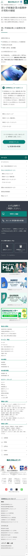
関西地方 (8, 428)
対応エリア (3, 355)
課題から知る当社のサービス (8, 187)
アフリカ (3, 433)
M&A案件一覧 (4, 373)
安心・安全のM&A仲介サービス (9, 166)
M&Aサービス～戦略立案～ (9, 118)
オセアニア (10, 431)
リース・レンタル (19, 409)
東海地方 (3, 428)
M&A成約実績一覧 (5, 366)
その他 (13, 419)
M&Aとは (3, 384)
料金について (4, 196)
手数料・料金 (4, 353)
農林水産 (9, 419)
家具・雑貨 (3, 419)
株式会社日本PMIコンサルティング (8, 508)
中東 (24, 431)
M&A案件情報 (5, 370)
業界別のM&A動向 (5, 191)
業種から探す (4, 401)
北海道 (2, 426)
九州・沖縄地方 (4, 429)
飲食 (2, 411)
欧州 (15, 431)
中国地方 (13, 428)
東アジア (20, 429)
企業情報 (6, 438)
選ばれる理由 (4, 326)
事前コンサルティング (7, 114)
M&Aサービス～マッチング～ (9, 122)
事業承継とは (4, 386)
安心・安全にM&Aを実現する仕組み (8, 335)
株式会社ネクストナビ (5, 515)
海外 (10, 429)
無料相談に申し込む (14, 142)
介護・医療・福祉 (21, 407)
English (5, 450)
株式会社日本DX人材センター (7, 547)
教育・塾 (14, 407)
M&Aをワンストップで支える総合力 (8, 333)
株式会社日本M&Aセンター (7, 504)
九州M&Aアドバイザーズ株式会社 (8, 519)
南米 (21, 431)
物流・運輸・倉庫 (11, 409)
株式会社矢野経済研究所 (6, 545)
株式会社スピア (4, 510)
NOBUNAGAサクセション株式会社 (8, 517)
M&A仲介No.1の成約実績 (6, 329)
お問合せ (6, 446)
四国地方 (18, 428)
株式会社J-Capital (5, 528)
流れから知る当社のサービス (8, 170)
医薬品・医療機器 (5, 414)
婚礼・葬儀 (3, 409)
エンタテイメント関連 (17, 411)
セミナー (4, 255)
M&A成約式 (3, 364)
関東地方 (12, 426)
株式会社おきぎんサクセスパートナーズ (9, 521)
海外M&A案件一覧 (5, 375)
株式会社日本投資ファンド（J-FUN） (9, 530)
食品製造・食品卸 (5, 412)
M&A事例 (3, 359)
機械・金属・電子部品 (14, 412)
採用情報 (6, 454)
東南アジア (14, 429)
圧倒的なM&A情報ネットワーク (7, 331)
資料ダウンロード (5, 388)
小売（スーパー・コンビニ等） (7, 416)
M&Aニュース (4, 395)
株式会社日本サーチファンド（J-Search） (10, 532)
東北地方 (7, 426)
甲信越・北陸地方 (19, 426)
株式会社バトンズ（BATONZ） (7, 513)
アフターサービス (6, 126)
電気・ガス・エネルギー (6, 407)
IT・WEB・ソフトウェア (6, 404)
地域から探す (4, 423)
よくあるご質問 (4, 397)
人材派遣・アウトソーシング (19, 404)
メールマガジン (11, 255)
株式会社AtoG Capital (5, 534)
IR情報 (5, 442)
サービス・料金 (5, 339)
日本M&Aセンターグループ (8, 499)
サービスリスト (5, 162)
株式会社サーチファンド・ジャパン (8, 539)
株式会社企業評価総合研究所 (7, 506)
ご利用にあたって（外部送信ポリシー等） (17, 480)
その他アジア (4, 431)
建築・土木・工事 (13, 414)
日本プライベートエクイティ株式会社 (9, 537)
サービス (4, 157)
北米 (18, 431)
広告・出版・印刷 (8, 411)
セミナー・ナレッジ (6, 379)
